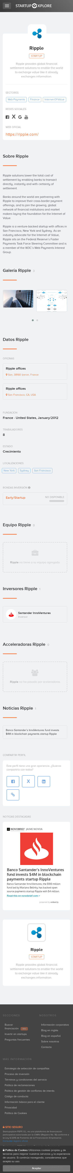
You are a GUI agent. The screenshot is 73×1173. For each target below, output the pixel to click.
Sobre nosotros (50, 1041)
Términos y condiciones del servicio (26, 1079)
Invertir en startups (16, 1034)
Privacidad (11, 1107)
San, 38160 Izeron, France (23, 374)
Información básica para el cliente (25, 1102)
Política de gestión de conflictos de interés (29, 1090)
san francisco (42, 470)
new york (9, 470)
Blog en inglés (49, 1030)
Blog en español (51, 1036)
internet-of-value (54, 99)
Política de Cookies (16, 1113)
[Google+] (20, 117)
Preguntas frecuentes (17, 1039)
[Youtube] (26, 117)
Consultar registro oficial (15, 1141)
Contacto (46, 1047)
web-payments (16, 99)
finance (34, 99)
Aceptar (36, 1168)
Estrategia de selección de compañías (27, 1068)
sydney (24, 470)
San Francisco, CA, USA (21, 394)
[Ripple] (18, 299)
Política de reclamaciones (20, 1085)
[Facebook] (7, 117)
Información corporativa (55, 1024)
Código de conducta (16, 1096)
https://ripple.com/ (22, 134)
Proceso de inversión (17, 1074)
